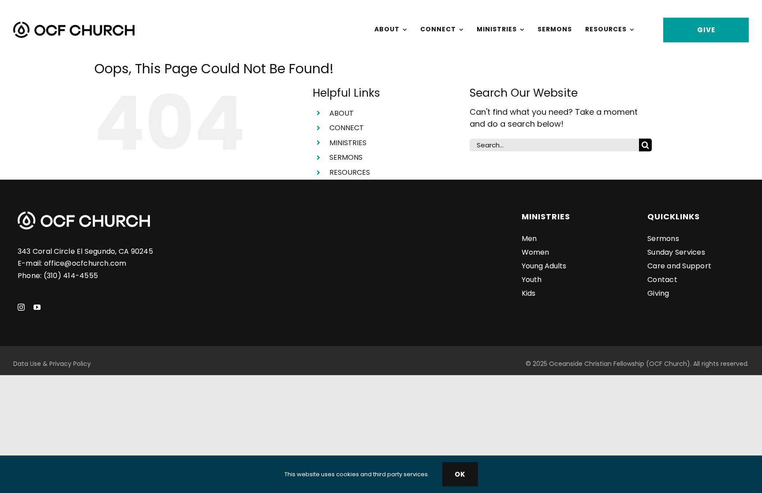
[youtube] (37, 307)
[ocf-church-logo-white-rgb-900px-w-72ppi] (84, 215)
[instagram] (21, 307)
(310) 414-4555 (71, 276)
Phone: (31, 276)
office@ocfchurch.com (85, 263)
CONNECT (346, 128)
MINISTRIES (347, 143)
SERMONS (345, 157)
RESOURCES (349, 172)
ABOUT (341, 113)
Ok (460, 474)
